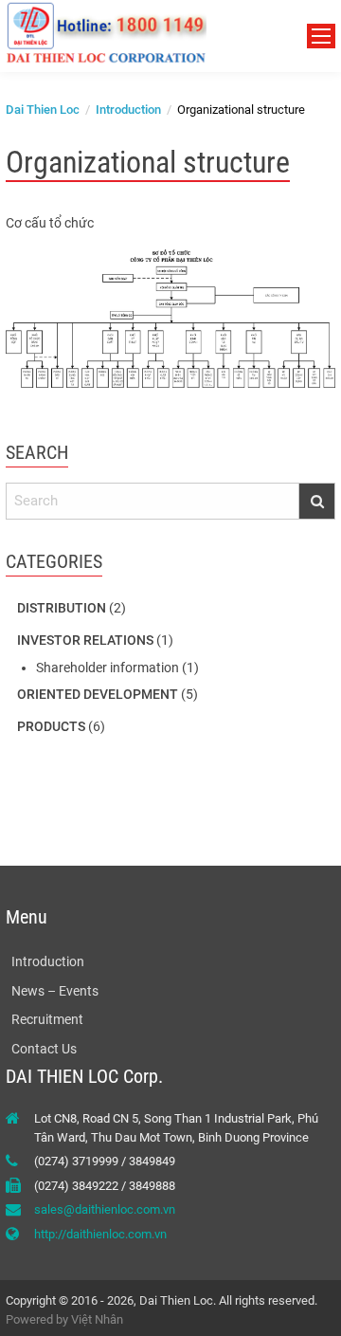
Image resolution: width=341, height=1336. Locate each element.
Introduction (47, 961)
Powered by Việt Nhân (64, 1319)
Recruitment (47, 1019)
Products (51, 726)
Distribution (61, 607)
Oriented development (97, 694)
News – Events (55, 990)
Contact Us (44, 1048)
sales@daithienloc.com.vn (104, 1209)
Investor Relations (85, 640)
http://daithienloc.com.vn (100, 1234)
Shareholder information (107, 667)
